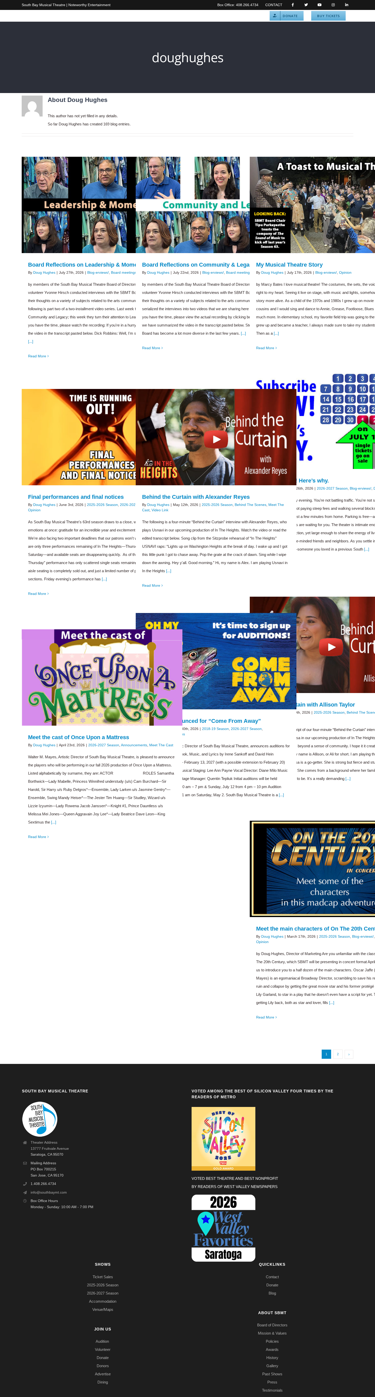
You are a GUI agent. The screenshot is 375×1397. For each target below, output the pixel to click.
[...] (30, 341)
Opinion (345, 272)
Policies (272, 1341)
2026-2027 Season (332, 488)
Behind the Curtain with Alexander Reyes (209, 437)
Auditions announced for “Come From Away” (209, 661)
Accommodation (102, 1301)
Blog (272, 1293)
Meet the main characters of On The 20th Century (323, 868)
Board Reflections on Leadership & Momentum (95, 205)
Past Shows (272, 1374)
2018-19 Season (215, 729)
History (272, 1357)
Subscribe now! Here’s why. (323, 420)
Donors (103, 1366)
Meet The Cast (161, 745)
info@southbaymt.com (49, 1192)
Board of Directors (272, 1325)
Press (272, 1382)
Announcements (134, 745)
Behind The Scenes (250, 505)
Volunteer (102, 1349)
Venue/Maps (102, 1309)
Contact (272, 1277)
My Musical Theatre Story (323, 205)
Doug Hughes (44, 272)
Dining (102, 1382)
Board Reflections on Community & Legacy (209, 205)
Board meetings (123, 272)
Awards (272, 1349)
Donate (103, 1357)
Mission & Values (272, 1333)
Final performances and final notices (95, 437)
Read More (37, 356)
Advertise (103, 1374)
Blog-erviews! (98, 272)
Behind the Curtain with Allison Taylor (323, 644)
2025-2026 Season (102, 505)
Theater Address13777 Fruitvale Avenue (50, 1145)
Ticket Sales (103, 1277)
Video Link (160, 510)
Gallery (109, 205)
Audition (103, 1341)
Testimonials (272, 1390)
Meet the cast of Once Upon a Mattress (95, 677)
